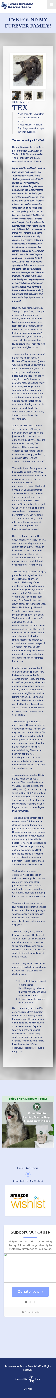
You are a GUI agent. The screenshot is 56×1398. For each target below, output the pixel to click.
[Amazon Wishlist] (28, 1200)
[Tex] (28, 71)
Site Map (28, 1389)
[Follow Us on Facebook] (28, 1174)
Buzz (37, 1379)
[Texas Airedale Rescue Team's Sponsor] (28, 1122)
